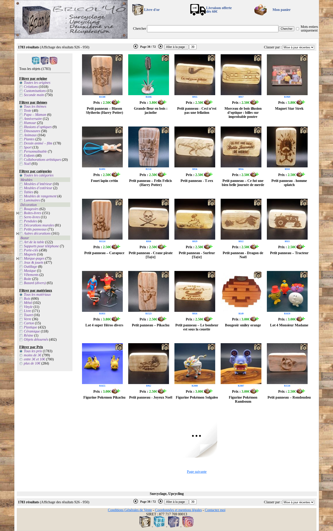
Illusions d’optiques (38, 127)
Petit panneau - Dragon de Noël (243, 255)
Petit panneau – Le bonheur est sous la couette (196, 327)
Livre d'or (152, 10)
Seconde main (34, 95)
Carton (29, 323)
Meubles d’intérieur (38, 184)
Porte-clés (31, 250)
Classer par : (273, 47)
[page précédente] (135, 47)
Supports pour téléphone (41, 246)
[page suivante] (160, 47)
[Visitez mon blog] (36, 63)
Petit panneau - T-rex (197, 181)
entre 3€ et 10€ (34, 359)
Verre (27, 319)
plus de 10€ (32, 363)
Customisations (35, 91)
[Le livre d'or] (145, 526)
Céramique (32, 331)
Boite (27, 279)
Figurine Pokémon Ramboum (243, 399)
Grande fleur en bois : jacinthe (150, 110)
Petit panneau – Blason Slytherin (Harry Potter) (104, 110)
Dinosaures (32, 131)
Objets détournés (36, 339)
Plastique (30, 327)
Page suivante (197, 472)
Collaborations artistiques (42, 159)
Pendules (30, 221)
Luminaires (32, 200)
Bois (27, 298)
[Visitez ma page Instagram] (54, 63)
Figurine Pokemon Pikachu (104, 397)
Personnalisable (35, 151)
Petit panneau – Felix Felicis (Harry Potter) (150, 183)
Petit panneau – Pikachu (150, 325)
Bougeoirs (31, 209)
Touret (28, 315)
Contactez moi (215, 510)
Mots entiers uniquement (309, 28)
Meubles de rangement (40, 196)
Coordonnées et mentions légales (178, 510)
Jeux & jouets (33, 262)
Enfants (29, 155)
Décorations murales (39, 225)
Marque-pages (34, 258)
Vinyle (28, 307)
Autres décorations (37, 233)
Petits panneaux (35, 229)
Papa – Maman (35, 115)
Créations (31, 87)
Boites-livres (32, 213)
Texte (27, 110)
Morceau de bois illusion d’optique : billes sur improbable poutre (243, 113)
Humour (30, 123)
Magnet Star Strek (289, 108)
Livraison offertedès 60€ (219, 9)
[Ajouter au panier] (116, 104)
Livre (27, 311)
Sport (27, 147)
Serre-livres (32, 217)
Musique (30, 271)
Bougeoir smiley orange (243, 325)
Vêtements (31, 275)
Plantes (29, 139)
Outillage (30, 266)
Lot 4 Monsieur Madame (289, 325)
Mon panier (282, 10)
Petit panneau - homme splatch (289, 183)
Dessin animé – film (38, 143)
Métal (28, 303)
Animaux (30, 135)
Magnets (30, 254)
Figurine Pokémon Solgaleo (197, 397)
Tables (28, 192)
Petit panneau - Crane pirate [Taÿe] (151, 255)
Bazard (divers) (35, 283)
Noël (27, 164)
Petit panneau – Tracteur (289, 253)
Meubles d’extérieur (38, 188)
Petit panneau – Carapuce (104, 253)
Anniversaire (33, 119)
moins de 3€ (32, 355)
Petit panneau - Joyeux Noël (150, 397)
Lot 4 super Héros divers (104, 325)
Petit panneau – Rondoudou (289, 397)
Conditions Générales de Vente (130, 510)
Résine (28, 335)
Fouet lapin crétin (104, 181)
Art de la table (34, 242)
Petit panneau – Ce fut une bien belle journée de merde (243, 183)
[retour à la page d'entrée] (71, 37)
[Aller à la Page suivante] (196, 456)
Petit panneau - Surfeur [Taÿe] (197, 255)
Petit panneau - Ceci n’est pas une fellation (196, 110)
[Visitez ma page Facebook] (45, 63)
